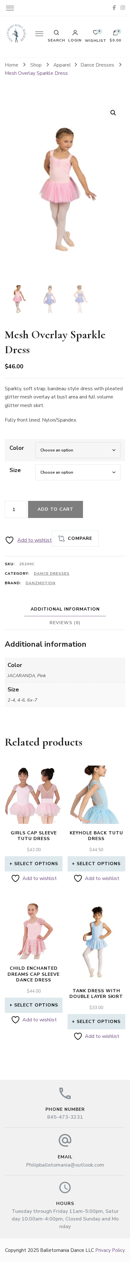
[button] (113, 113)
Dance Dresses (51, 573)
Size (15, 470)
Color (16, 448)
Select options (36, 864)
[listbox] (65, 298)
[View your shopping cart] (115, 34)
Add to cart (56, 509)
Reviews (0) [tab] (65, 623)
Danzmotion (41, 583)
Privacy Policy (110, 1250)
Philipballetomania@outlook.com (65, 1165)
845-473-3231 (65, 1117)
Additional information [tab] (65, 609)
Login (75, 40)
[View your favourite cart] (95, 34)
